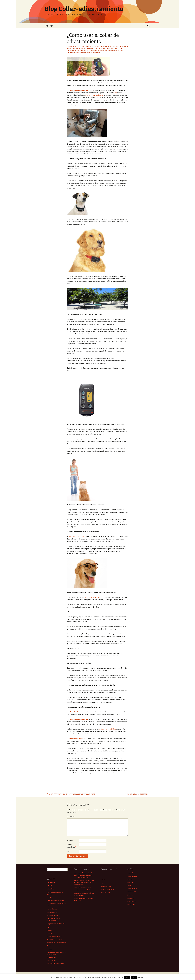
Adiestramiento (87, 46)
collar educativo (74, 712)
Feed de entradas (106, 886)
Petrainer (49, 949)
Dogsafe (49, 927)
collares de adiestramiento (79, 719)
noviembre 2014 (132, 892)
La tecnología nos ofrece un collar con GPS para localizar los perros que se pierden (84, 882)
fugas (115, 93)
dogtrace (49, 930)
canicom (49, 897)
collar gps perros (52, 912)
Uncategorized (100, 48)
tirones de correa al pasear (94, 95)
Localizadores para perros (55, 939)
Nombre (70, 840)
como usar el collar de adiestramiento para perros (92, 50)
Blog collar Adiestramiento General (103, 46)
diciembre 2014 (132, 889)
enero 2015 (130, 885)
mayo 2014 (130, 898)
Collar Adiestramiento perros (55, 900)
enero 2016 (130, 873)
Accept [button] (127, 977)
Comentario (71, 817)
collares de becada (52, 915)
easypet (49, 933)
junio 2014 (130, 895)
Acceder (103, 883)
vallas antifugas (51, 960)
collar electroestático (76, 536)
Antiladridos (50, 889)
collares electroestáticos (107, 729)
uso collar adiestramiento (92, 53)
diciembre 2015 (132, 876)
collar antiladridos (52, 909)
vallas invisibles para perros (55, 964)
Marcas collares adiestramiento (56, 943)
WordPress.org (105, 892)
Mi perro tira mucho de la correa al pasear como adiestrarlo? (70, 794)
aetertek (49, 886)
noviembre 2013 (132, 901)
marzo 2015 (130, 882)
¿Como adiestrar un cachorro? (137, 794)
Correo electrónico (71, 846)
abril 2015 (130, 879)
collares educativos (92, 597)
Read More (140, 977)
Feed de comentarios (107, 889)
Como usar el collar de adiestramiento (83, 48)
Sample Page (49, 26)
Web (68, 851)
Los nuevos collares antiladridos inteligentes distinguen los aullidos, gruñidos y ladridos (83, 875)
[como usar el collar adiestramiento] (88, 67)
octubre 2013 (131, 904)
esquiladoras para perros (54, 936)
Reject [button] (133, 977)
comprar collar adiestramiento (56, 924)
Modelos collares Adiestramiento (57, 946)
